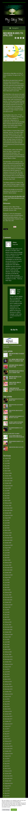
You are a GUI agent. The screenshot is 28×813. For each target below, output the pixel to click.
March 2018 (7, 709)
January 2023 (8, 565)
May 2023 (7, 555)
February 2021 (8, 622)
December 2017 (8, 716)
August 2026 (8, 458)
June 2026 (7, 463)
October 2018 (8, 691)
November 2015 (8, 778)
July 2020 (7, 639)
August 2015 (8, 786)
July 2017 (7, 728)
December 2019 (8, 657)
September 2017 (9, 724)
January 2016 (8, 773)
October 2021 (8, 602)
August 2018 (8, 696)
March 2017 (7, 738)
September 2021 (9, 604)
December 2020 (8, 627)
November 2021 (8, 600)
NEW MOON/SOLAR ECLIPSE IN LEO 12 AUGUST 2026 (16, 371)
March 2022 (7, 590)
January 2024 (8, 535)
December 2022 (8, 567)
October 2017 (8, 721)
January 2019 (8, 684)
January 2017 (8, 743)
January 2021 (8, 624)
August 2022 (8, 577)
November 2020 (8, 629)
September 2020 (9, 634)
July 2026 (7, 461)
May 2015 (7, 793)
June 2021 (7, 612)
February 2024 (8, 533)
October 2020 (8, 632)
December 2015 (8, 776)
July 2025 (7, 490)
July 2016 (7, 758)
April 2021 (7, 617)
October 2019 (8, 662)
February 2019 (8, 681)
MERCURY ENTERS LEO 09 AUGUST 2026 (15, 377)
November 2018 (8, 689)
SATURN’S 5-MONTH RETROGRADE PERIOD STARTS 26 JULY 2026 (16, 422)
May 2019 (7, 674)
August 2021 (8, 607)
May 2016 (7, 763)
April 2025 (7, 498)
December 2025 (8, 478)
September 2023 (9, 545)
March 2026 (7, 470)
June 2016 (7, 761)
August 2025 (8, 488)
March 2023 (7, 560)
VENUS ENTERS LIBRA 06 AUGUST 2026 (15, 383)
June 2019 (7, 671)
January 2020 (8, 654)
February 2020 (8, 652)
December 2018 (8, 686)
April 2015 (7, 795)
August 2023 (8, 547)
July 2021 (7, 609)
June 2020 (7, 642)
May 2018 (7, 704)
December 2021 (8, 597)
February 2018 (8, 711)
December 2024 (8, 508)
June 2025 (7, 493)
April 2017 (7, 736)
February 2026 (8, 473)
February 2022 (8, 592)
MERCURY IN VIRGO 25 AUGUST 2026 (16, 354)
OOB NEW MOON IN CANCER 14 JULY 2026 (16, 442)
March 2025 (7, 500)
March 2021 (7, 619)
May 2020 (7, 644)
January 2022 (8, 595)
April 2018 (7, 706)
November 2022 (8, 570)
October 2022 (8, 572)
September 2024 (9, 515)
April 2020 (7, 647)
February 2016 (8, 771)
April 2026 (7, 468)
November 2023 (8, 540)
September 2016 (9, 753)
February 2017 (8, 741)
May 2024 (7, 525)
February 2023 (8, 562)
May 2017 (7, 733)
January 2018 (8, 714)
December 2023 (8, 537)
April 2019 (7, 676)
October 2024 (8, 513)
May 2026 (7, 466)
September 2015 (9, 783)
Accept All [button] (14, 809)
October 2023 (8, 542)
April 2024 (7, 528)
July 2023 (7, 550)
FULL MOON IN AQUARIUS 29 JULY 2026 (16, 428)
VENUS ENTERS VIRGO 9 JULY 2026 (16, 447)
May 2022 (7, 585)
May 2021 (7, 614)
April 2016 (7, 766)
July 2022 (7, 580)
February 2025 (8, 503)
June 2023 (7, 552)
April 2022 (7, 587)
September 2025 (9, 485)
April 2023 (7, 557)
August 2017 (8, 726)
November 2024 (8, 510)
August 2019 (8, 666)
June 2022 (7, 582)
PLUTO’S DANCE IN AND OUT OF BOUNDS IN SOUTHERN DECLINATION (16, 436)
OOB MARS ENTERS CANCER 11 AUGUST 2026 (16, 366)
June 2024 (7, 523)
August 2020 (8, 637)
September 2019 (9, 664)
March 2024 (7, 530)
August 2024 (8, 518)
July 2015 (7, 788)
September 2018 (9, 694)
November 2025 (8, 480)
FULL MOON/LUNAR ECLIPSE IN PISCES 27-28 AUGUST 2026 (16, 360)
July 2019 (7, 669)
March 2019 (7, 679)
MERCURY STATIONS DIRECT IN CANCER (11, 433)
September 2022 (9, 575)
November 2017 (8, 719)
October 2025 (8, 483)
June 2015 (7, 791)
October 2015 (8, 781)
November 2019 (8, 659)
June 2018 (7, 701)
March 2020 (7, 649)
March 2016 (7, 768)
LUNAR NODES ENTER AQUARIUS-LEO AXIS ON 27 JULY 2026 (16, 389)
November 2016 (8, 748)
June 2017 (7, 731)
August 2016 (8, 756)
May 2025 (7, 495)
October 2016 (8, 751)
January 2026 (8, 475)
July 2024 (7, 520)
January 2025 (8, 505)
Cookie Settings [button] (6, 809)
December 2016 (8, 746)
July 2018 (7, 699)
